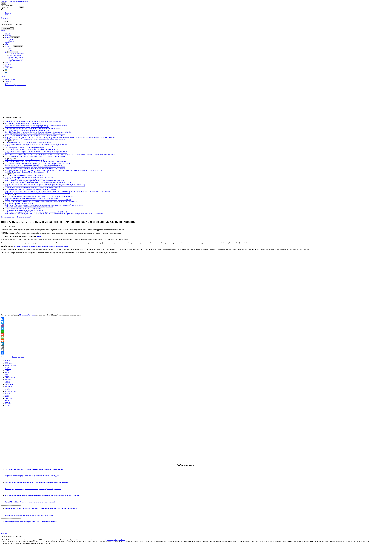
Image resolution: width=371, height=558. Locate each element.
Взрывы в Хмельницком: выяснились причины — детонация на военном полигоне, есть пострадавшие (41, 508)
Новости (14, 357)
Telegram (7, 62)
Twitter (7, 66)
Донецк (11, 39)
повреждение (9, 384)
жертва (7, 376)
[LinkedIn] (185, 343)
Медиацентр (9, 46)
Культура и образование (16, 59)
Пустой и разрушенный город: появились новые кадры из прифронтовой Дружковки (33, 489)
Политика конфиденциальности (15, 85)
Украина (7, 43)
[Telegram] (185, 328)
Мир (6, 44)
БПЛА (7, 370)
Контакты (8, 13)
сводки (7, 395)
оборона (7, 381)
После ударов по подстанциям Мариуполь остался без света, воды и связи (29, 515)
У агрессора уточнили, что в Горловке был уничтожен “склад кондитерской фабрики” (35, 469)
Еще (6, 52)
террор (7, 400)
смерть (7, 396)
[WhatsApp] (185, 331)
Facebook (8, 64)
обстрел (7, 383)
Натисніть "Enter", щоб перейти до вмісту (14, 1)
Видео (11, 50)
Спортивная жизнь (15, 55)
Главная (7, 34)
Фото (10, 48)
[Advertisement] (59, 100)
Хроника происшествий (16, 54)
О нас (6, 15)
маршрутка (8, 379)
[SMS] (185, 337)
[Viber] (185, 325)
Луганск (11, 41)
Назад (3, 30)
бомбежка (8, 369)
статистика (8, 398)
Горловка (8, 35)
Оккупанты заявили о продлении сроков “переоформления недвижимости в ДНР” (32, 476)
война (7, 372)
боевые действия (10, 365)
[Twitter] (185, 322)
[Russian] (6, 73)
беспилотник (9, 363)
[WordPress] (185, 346)
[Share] (185, 352)
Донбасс (7, 37)
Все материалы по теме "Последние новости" (16, 217)
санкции (7, 393)
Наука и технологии (15, 60)
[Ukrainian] (6, 70)
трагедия (7, 402)
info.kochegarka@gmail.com (116, 540)
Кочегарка (4, 18)
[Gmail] (185, 334)
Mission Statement (10, 79)
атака (6, 362)
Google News (9, 67)
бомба (7, 367)
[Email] (185, 349)
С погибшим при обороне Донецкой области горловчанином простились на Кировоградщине (37, 482)
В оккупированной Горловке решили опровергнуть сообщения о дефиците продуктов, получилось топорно (42, 495)
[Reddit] (185, 340)
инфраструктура (10, 377)
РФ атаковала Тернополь (27, 315)
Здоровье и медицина (16, 57)
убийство (8, 403)
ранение (7, 390)
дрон (6, 374)
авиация (7, 360)
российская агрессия (11, 391)
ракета (7, 388)
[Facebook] (185, 319)
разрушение (8, 386)
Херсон (7, 405)
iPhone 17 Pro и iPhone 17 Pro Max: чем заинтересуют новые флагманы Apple (30, 502)
